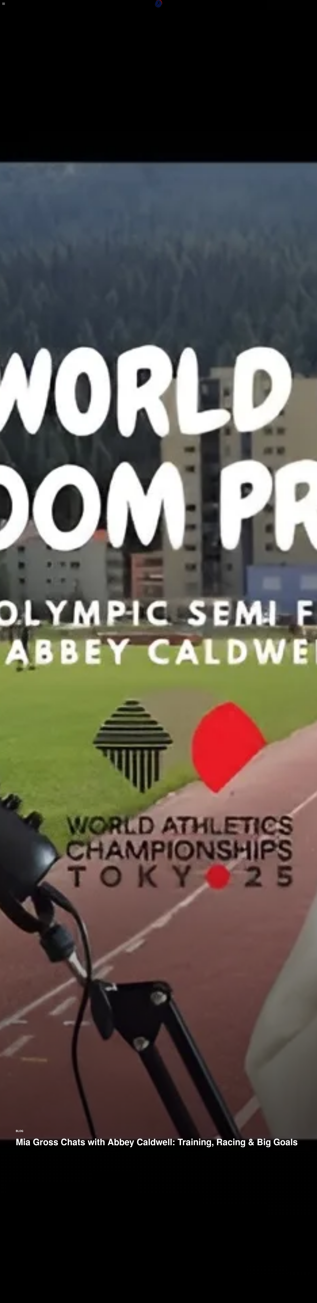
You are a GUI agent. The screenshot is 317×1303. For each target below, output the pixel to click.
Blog (19, 1131)
